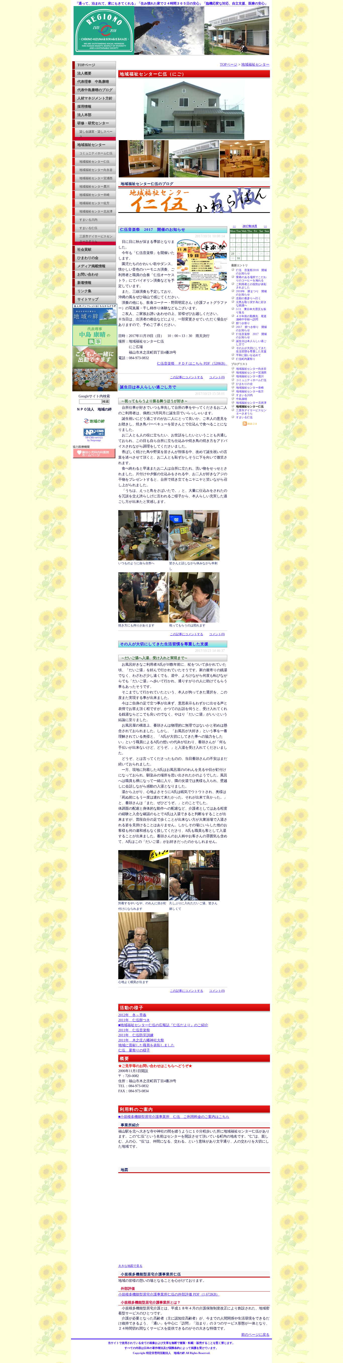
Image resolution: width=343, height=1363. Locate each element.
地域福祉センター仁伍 (94, 161)
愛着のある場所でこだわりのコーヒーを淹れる (251, 279)
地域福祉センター (91, 145)
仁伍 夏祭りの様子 (134, 1050)
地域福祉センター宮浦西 (95, 178)
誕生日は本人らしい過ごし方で (148, 387)
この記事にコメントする (186, 377)
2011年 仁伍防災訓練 (135, 1035)
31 (238, 258)
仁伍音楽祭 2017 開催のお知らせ (152, 230)
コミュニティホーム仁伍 (95, 153)
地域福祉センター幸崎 (94, 195)
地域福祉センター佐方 (94, 203)
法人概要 (84, 73)
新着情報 (84, 283)
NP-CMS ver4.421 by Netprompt (94, 439)
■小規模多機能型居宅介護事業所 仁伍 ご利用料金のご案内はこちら (173, 1117)
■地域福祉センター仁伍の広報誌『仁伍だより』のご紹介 (163, 1025)
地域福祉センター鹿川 (94, 186)
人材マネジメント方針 (94, 98)
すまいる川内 (88, 219)
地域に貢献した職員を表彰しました (146, 1045)
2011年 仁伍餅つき (134, 1020)
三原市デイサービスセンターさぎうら (95, 239)
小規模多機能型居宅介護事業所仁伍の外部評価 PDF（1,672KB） (168, 1294)
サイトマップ (87, 299)
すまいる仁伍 (88, 228)
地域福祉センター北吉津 (95, 211)
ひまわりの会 (87, 258)
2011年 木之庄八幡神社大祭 (141, 1040)
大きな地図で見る (130, 1266)
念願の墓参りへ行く (248, 298)
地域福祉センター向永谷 (95, 170)
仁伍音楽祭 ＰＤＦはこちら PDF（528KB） (192, 363)
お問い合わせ (87, 274)
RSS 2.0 (252, 423)
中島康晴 (241, 398)
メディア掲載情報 (91, 266)
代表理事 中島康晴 (93, 82)
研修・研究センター (93, 123)
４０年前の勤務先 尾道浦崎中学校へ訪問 (251, 318)
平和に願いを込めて (248, 355)
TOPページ (86, 65)
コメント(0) (217, 377)
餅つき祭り (243, 323)
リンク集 (84, 291)
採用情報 (84, 106)
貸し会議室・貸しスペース (95, 134)
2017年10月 (250, 226)
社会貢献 (84, 249)
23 (232, 253)
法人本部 (84, 115)
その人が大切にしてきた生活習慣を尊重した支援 (164, 644)
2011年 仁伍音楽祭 (134, 1030)
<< (234, 226)
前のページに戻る (255, 1335)
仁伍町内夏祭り (245, 358)
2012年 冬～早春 (132, 1015)
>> (265, 226)
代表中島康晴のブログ (94, 90)
